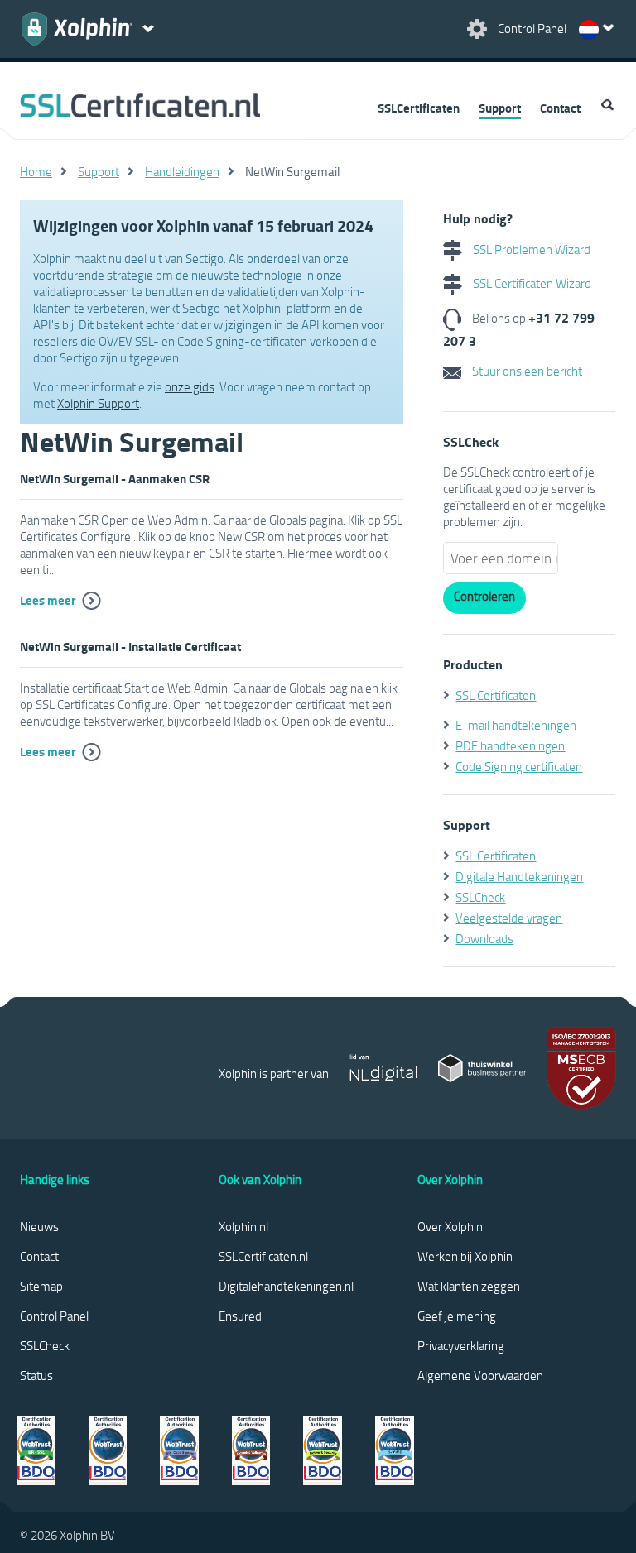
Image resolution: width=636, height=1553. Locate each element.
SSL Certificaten (495, 695)
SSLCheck (480, 897)
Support (500, 107)
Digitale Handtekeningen (519, 876)
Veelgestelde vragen (508, 917)
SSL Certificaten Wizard (530, 283)
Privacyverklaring (460, 1345)
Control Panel (54, 1315)
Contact (560, 107)
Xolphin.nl (243, 1226)
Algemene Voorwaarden (480, 1375)
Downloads (484, 938)
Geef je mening (456, 1315)
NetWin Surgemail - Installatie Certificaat (130, 646)
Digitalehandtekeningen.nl (286, 1285)
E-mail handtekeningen (515, 725)
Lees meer (48, 600)
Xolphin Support (98, 403)
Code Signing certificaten (518, 766)
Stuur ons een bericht (526, 370)
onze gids (189, 386)
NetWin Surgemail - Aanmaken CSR (115, 478)
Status (36, 1375)
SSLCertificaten (419, 107)
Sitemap (41, 1285)
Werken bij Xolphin (465, 1256)
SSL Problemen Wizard (530, 249)
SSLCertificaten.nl (263, 1256)
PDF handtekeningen (510, 745)
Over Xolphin (450, 1226)
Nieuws (39, 1226)
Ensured (240, 1315)
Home (36, 171)
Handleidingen (182, 171)
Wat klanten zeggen (468, 1285)
